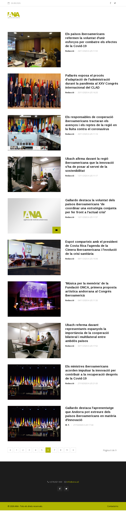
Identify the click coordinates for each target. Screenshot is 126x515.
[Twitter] (115, 3)
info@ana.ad (73, 481)
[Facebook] (111, 3)
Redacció (69, 51)
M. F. (67, 425)
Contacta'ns (112, 506)
